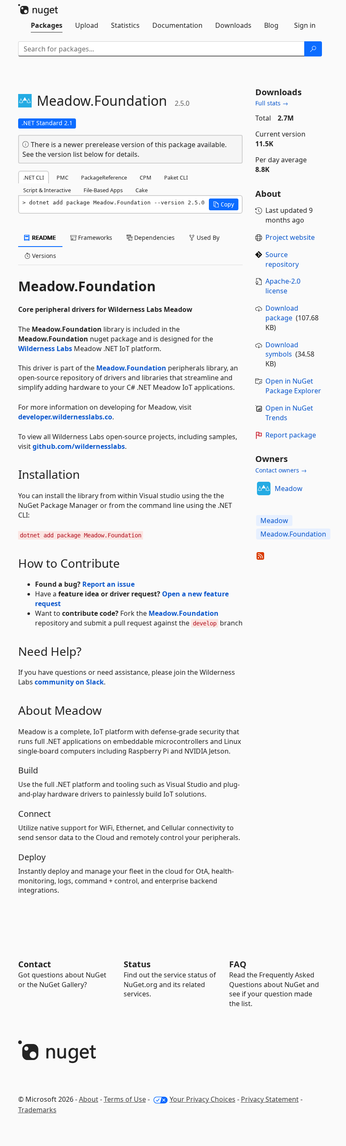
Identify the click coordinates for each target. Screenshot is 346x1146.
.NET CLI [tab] (33, 177)
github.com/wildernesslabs (78, 446)
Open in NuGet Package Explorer (293, 385)
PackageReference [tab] (104, 177)
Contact (34, 964)
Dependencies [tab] (153, 237)
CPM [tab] (145, 177)
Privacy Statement (270, 1099)
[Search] (313, 48)
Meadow (289, 488)
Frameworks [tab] (94, 237)
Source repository (282, 259)
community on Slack (69, 682)
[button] (223, 204)
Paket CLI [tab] (176, 177)
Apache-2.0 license (282, 285)
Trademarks (37, 1109)
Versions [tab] (43, 256)
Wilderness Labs (45, 348)
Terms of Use (125, 1099)
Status (137, 964)
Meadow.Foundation (131, 368)
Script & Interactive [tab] (47, 190)
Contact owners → (281, 470)
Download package (281, 312)
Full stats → (271, 103)
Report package (290, 435)
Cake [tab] (141, 190)
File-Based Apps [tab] (103, 190)
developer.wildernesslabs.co (65, 416)
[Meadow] (263, 488)
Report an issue (108, 584)
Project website (290, 237)
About (88, 1099)
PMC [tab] (62, 177)
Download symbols (281, 349)
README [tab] (43, 237)
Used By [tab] (207, 237)
